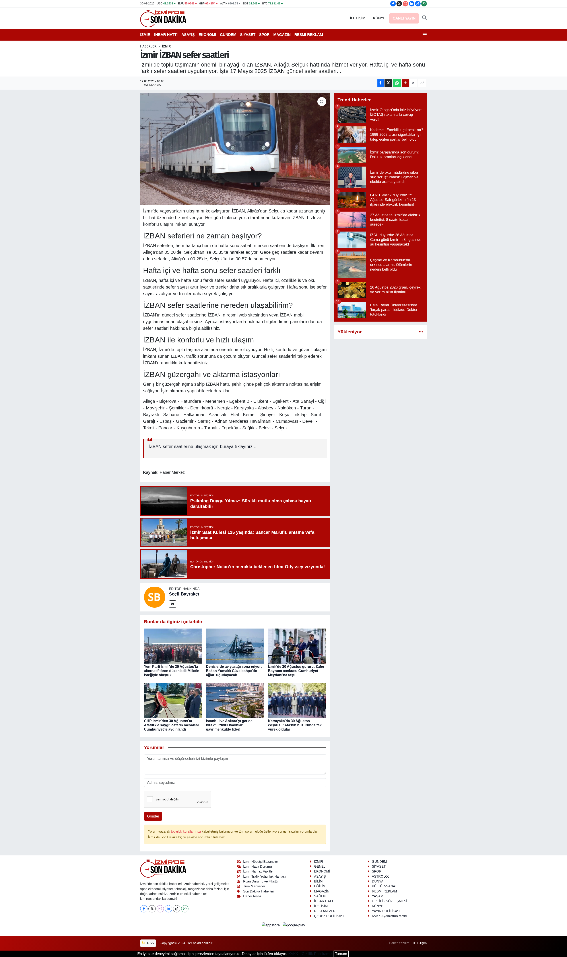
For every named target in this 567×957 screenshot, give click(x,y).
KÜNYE (379, 18)
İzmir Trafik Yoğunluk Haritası (264, 876)
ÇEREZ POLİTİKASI (329, 916)
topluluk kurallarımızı (186, 831)
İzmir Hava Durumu (257, 866)
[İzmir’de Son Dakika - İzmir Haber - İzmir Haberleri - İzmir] (163, 18)
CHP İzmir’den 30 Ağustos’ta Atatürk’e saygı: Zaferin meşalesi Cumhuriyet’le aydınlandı (171, 725)
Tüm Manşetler (254, 886)
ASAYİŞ (188, 35)
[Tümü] (421, 332)
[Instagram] (160, 908)
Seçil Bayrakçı (184, 593)
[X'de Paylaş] (388, 83)
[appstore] (271, 925)
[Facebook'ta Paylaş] (380, 83)
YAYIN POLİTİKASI (386, 911)
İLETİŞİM (357, 18)
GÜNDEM (228, 35)
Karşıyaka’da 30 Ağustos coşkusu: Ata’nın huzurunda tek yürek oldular (295, 725)
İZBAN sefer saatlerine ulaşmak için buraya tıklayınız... (202, 446)
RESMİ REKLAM (308, 35)
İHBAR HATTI (166, 35)
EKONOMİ (207, 35)
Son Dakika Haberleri (258, 891)
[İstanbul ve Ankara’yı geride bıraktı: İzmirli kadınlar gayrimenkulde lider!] (235, 700)
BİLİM (318, 881)
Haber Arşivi (252, 896)
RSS (150, 943)
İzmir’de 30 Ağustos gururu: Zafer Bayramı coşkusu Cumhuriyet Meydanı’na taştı (296, 671)
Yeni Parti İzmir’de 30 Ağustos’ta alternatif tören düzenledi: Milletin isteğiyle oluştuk (171, 671)
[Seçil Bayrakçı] (154, 597)
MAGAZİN (282, 35)
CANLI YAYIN (404, 18)
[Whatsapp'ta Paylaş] (397, 83)
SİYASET (247, 35)
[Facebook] (144, 908)
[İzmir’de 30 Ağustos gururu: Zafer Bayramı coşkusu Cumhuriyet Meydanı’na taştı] (297, 646)
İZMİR (145, 35)
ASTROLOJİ (381, 876)
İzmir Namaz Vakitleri (258, 871)
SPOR (264, 35)
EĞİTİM (320, 886)
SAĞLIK (320, 896)
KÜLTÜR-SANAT (384, 886)
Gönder (153, 816)
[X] (152, 908)
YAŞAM (377, 896)
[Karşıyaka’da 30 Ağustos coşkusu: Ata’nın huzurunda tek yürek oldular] (297, 700)
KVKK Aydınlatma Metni (389, 916)
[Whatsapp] (184, 908)
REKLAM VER (325, 911)
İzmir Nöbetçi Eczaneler (260, 861)
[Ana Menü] (425, 35)
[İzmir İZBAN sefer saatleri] (235, 149)
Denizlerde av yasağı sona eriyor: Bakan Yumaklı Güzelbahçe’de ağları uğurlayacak (234, 671)
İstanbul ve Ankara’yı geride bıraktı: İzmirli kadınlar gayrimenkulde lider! (229, 725)
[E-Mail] (172, 604)
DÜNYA (377, 881)
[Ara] (424, 18)
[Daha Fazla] (405, 83)
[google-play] (294, 925)
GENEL (319, 866)
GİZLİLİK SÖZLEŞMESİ (389, 901)
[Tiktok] (176, 908)
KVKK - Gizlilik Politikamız (310, 954)
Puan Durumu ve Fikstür (261, 881)
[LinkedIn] (168, 908)
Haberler (148, 46)
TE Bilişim (419, 943)
